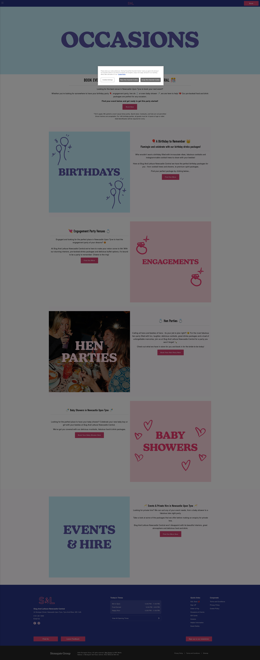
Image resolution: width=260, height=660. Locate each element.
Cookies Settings (107, 80)
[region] (131, 75)
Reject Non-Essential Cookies (129, 80)
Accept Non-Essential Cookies (151, 80)
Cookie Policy (122, 74)
